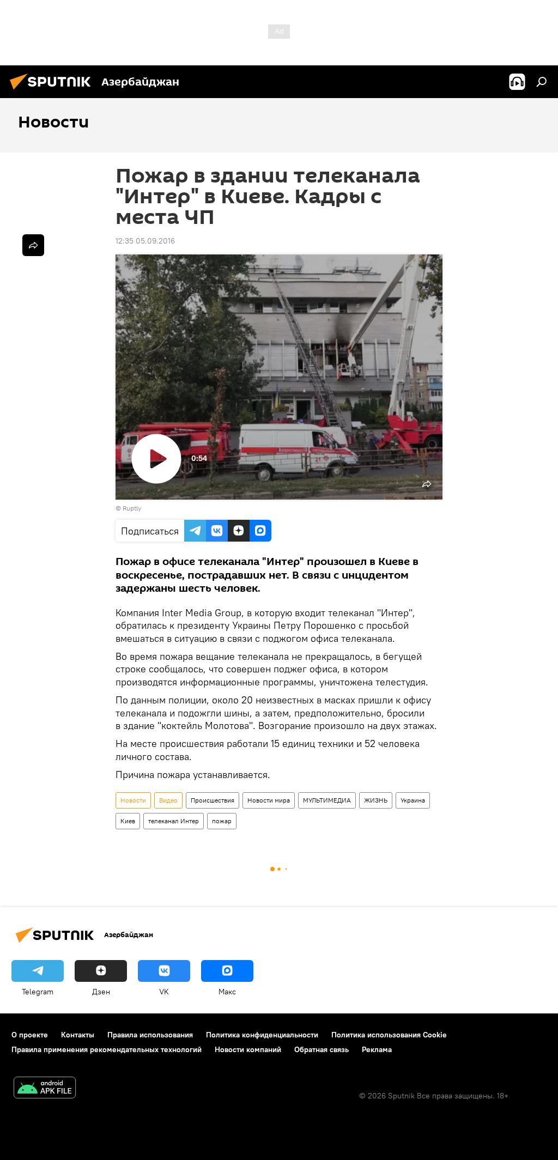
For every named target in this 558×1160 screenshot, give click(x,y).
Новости (133, 800)
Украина (413, 800)
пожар (222, 821)
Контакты (77, 1035)
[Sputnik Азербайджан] (53, 91)
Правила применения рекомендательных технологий (106, 1049)
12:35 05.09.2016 (145, 241)
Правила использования (150, 1035)
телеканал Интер (173, 821)
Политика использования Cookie (389, 1035)
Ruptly (132, 508)
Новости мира (268, 800)
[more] (33, 245)
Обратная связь (321, 1049)
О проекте (29, 1035)
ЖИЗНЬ (375, 800)
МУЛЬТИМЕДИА (327, 800)
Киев (127, 821)
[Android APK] (45, 1089)
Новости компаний (248, 1049)
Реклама (377, 1049)
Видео (168, 800)
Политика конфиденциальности (262, 1035)
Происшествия (212, 800)
